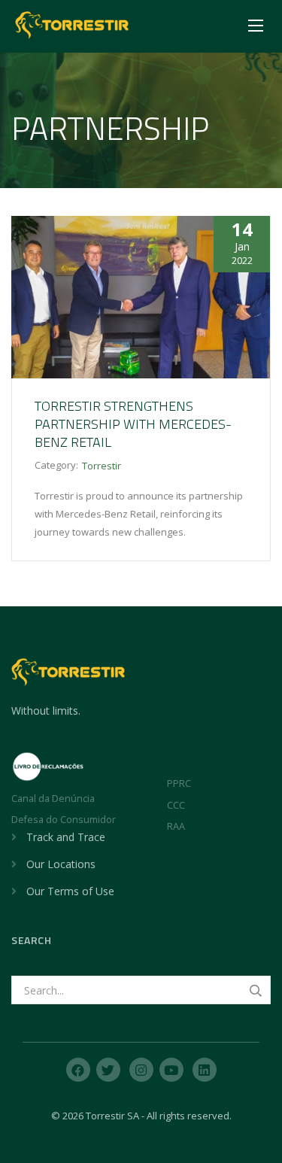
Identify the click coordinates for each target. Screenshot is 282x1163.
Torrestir (101, 465)
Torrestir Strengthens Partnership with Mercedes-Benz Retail (133, 424)
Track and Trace (65, 837)
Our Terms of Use (70, 891)
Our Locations (61, 864)
